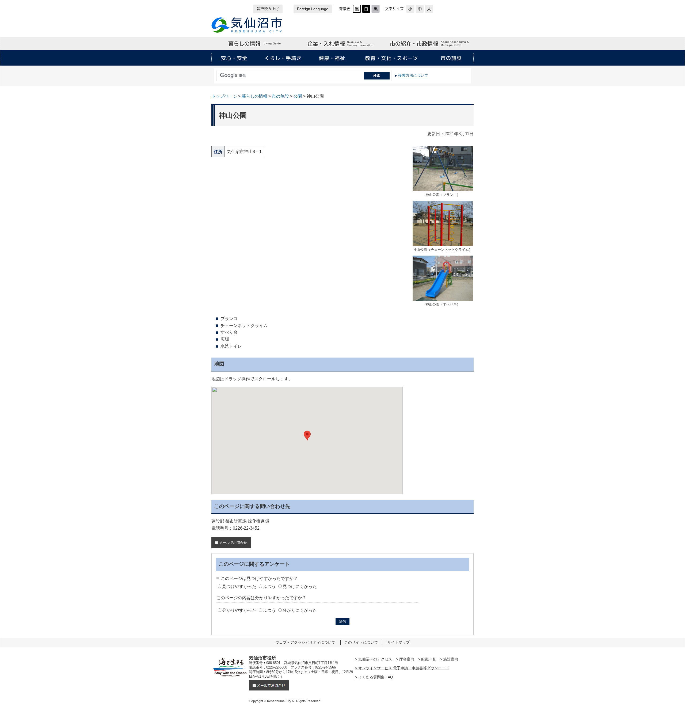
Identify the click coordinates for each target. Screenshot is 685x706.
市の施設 (450, 58)
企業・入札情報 (342, 43)
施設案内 (450, 659)
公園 (298, 96)
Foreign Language (312, 9)
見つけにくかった (300, 586)
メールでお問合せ (233, 543)
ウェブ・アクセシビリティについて (305, 642)
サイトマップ (398, 642)
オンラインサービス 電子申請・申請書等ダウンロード (403, 668)
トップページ (224, 96)
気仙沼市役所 (246, 25)
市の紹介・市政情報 (429, 43)
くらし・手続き (283, 58)
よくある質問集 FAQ (375, 677)
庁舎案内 (406, 659)
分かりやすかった (239, 610)
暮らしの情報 (255, 43)
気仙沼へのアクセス (375, 659)
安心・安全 (234, 58)
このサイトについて (361, 642)
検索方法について (413, 75)
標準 (419, 9)
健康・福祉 (332, 58)
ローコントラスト (375, 9)
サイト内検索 (215, 74)
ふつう (269, 586)
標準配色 (356, 9)
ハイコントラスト (366, 9)
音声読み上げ (268, 9)
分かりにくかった (300, 610)
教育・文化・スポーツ (391, 58)
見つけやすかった (239, 586)
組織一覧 (428, 659)
